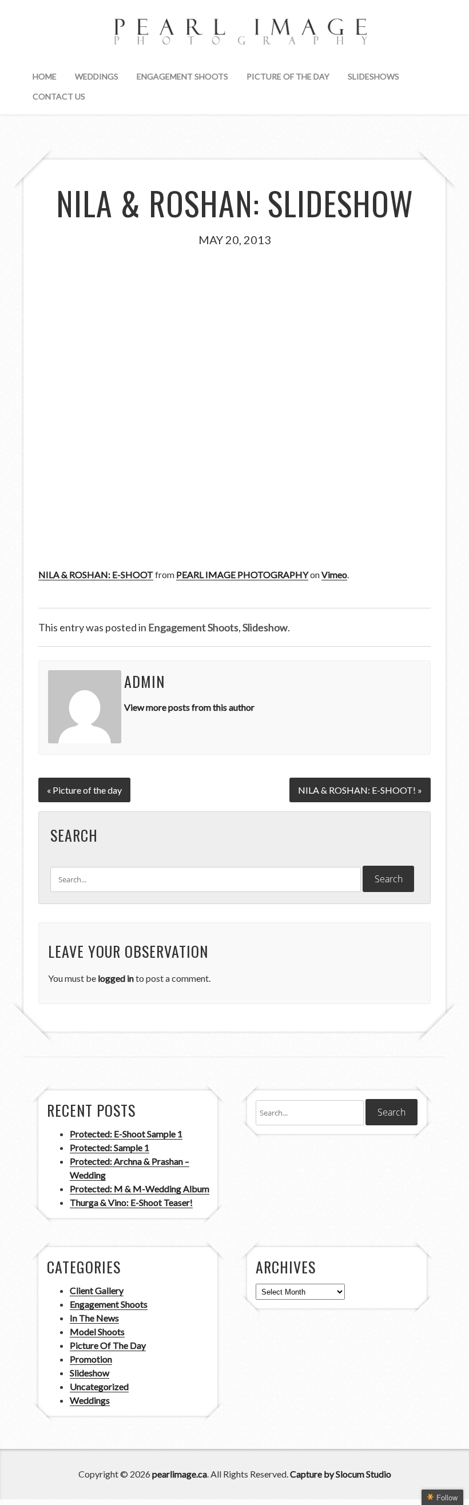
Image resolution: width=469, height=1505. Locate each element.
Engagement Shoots (182, 76)
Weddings (96, 76)
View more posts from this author (189, 707)
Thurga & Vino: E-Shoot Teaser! (131, 1202)
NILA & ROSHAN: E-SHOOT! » (360, 790)
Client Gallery (97, 1290)
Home (45, 76)
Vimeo (334, 574)
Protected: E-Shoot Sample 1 (126, 1133)
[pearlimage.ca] (234, 33)
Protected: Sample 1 (109, 1147)
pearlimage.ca (179, 1473)
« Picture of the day (84, 790)
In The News (94, 1317)
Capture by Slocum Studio (340, 1473)
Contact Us (59, 96)
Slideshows (373, 76)
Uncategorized (99, 1386)
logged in (116, 978)
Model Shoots (97, 1331)
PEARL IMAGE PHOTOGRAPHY (242, 574)
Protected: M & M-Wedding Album (139, 1188)
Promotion (91, 1358)
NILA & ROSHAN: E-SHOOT (95, 574)
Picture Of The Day (288, 76)
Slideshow (265, 627)
